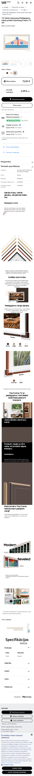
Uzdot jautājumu (18, 720)
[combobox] (32, 735)
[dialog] (17, 754)
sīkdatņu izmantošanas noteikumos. (11, 762)
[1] (21, 593)
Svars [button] (7, 679)
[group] (17, 42)
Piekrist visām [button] (17, 768)
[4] (17, 601)
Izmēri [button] (7, 671)
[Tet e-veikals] (6, 2)
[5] (26, 601)
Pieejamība (6, 162)
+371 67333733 (11, 724)
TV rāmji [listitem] (23, 10)
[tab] (17, 161)
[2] (8, 599)
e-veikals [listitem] (5, 7)
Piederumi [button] (8, 687)
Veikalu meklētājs (18, 716)
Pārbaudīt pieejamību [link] (13, 117)
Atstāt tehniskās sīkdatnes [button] (17, 772)
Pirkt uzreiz (17, 105)
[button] (13, 125)
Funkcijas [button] (8, 648)
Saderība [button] (8, 663)
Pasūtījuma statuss (18, 712)
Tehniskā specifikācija (10, 166)
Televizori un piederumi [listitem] (10, 10)
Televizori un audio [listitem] (18, 7)
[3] (8, 590)
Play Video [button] (17, 300)
